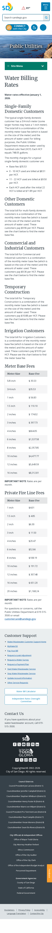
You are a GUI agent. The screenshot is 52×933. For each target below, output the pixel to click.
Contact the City (37, 913)
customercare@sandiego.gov (20, 619)
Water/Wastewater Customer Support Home (26, 641)
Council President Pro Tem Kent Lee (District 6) (26, 812)
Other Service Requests (17, 682)
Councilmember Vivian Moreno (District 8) (26, 822)
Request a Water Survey (18, 660)
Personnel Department (26, 870)
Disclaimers (9, 910)
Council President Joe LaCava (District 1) (26, 785)
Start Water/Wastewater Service (21, 669)
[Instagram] (28, 744)
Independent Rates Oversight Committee (26, 700)
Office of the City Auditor (26, 855)
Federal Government (26, 893)
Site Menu (17, 66)
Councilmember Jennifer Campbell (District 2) (26, 791)
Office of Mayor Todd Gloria (26, 839)
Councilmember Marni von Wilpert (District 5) (26, 806)
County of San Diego (26, 882)
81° (26, 8)
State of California (26, 887)
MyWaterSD (12, 646)
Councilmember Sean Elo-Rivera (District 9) (26, 827)
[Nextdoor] (33, 744)
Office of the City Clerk (26, 860)
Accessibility (39, 910)
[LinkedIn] (37, 744)
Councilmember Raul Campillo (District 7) (26, 817)
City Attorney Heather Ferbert (26, 844)
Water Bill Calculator (26, 691)
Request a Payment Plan (18, 664)
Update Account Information (19, 678)
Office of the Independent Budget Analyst (26, 865)
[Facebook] (14, 744)
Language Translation (16, 913)
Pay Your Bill (12, 650)
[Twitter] (19, 744)
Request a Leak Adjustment (19, 655)
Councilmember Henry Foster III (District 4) (26, 801)
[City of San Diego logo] (7, 6)
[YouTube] (23, 744)
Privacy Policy (24, 910)
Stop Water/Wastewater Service (21, 673)
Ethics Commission (26, 849)
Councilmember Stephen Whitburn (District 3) (25, 796)
